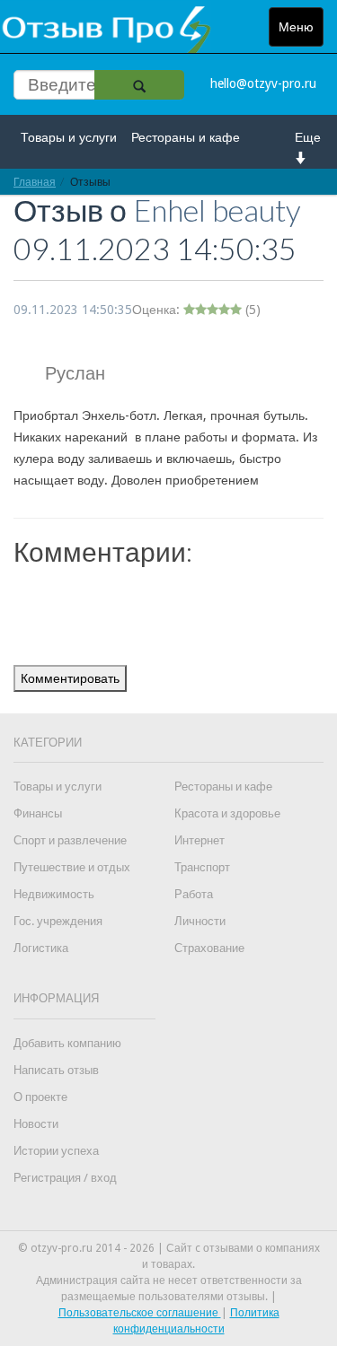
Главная (34, 181)
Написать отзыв (56, 1070)
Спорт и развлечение (70, 840)
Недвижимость (53, 894)
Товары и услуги (69, 137)
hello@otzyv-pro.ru (263, 83)
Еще (308, 137)
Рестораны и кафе (185, 137)
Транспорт (202, 867)
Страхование (209, 948)
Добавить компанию (67, 1043)
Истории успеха (56, 1151)
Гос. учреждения (57, 921)
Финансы (37, 813)
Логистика (40, 948)
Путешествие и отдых (71, 867)
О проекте (40, 1097)
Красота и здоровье (227, 813)
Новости (35, 1124)
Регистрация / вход (65, 1177)
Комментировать (70, 678)
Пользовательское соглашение (139, 1313)
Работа (193, 894)
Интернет (199, 840)
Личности (200, 921)
